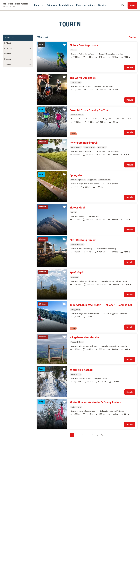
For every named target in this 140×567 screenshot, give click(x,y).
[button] (18, 43)
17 (102, 435)
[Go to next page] (107, 435)
